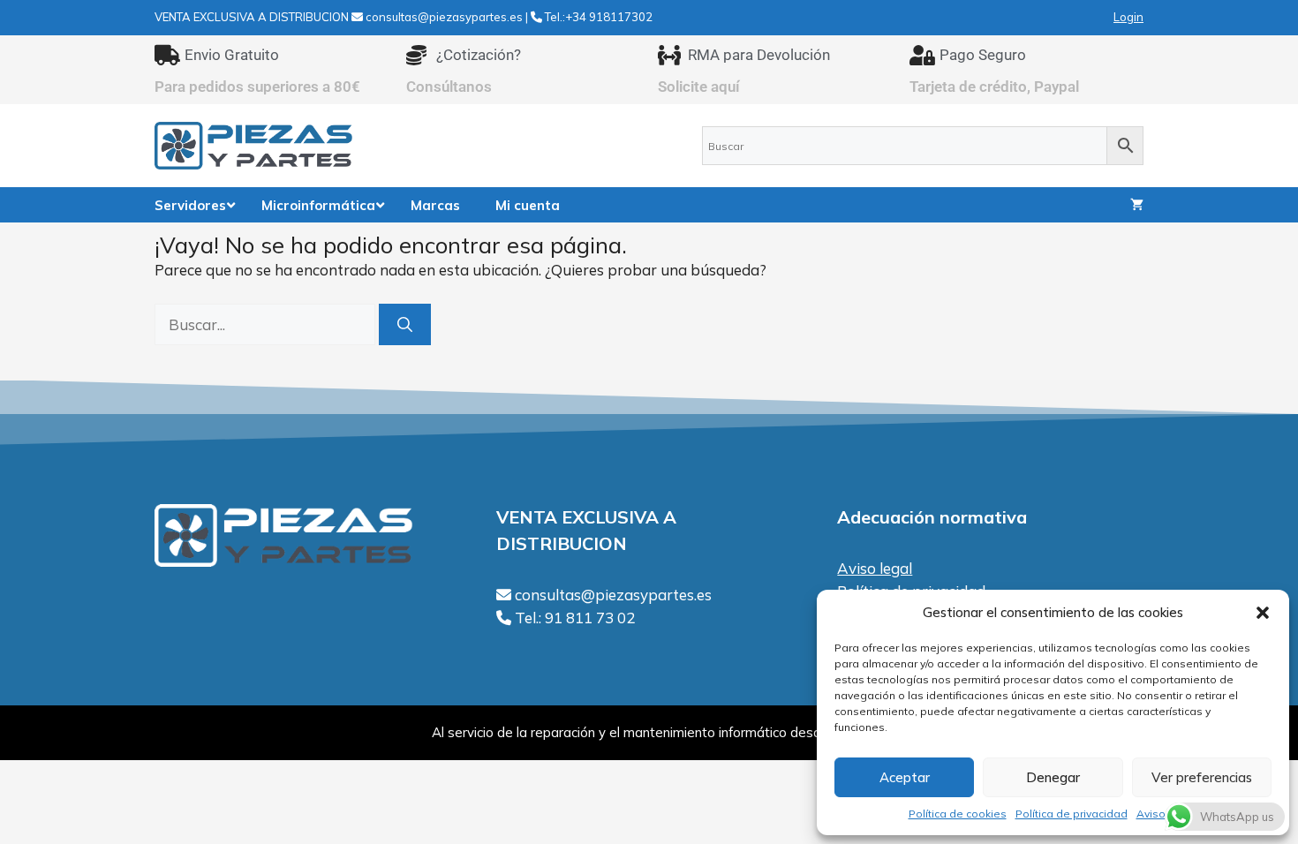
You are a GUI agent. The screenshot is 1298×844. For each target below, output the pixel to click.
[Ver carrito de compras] (1137, 204)
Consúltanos (449, 86)
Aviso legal (874, 568)
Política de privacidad (1071, 813)
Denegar (1053, 777)
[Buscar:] (267, 324)
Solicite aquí (699, 86)
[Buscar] (405, 325)
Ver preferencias (1201, 777)
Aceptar (904, 777)
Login (1128, 17)
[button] (1263, 613)
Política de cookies (958, 813)
